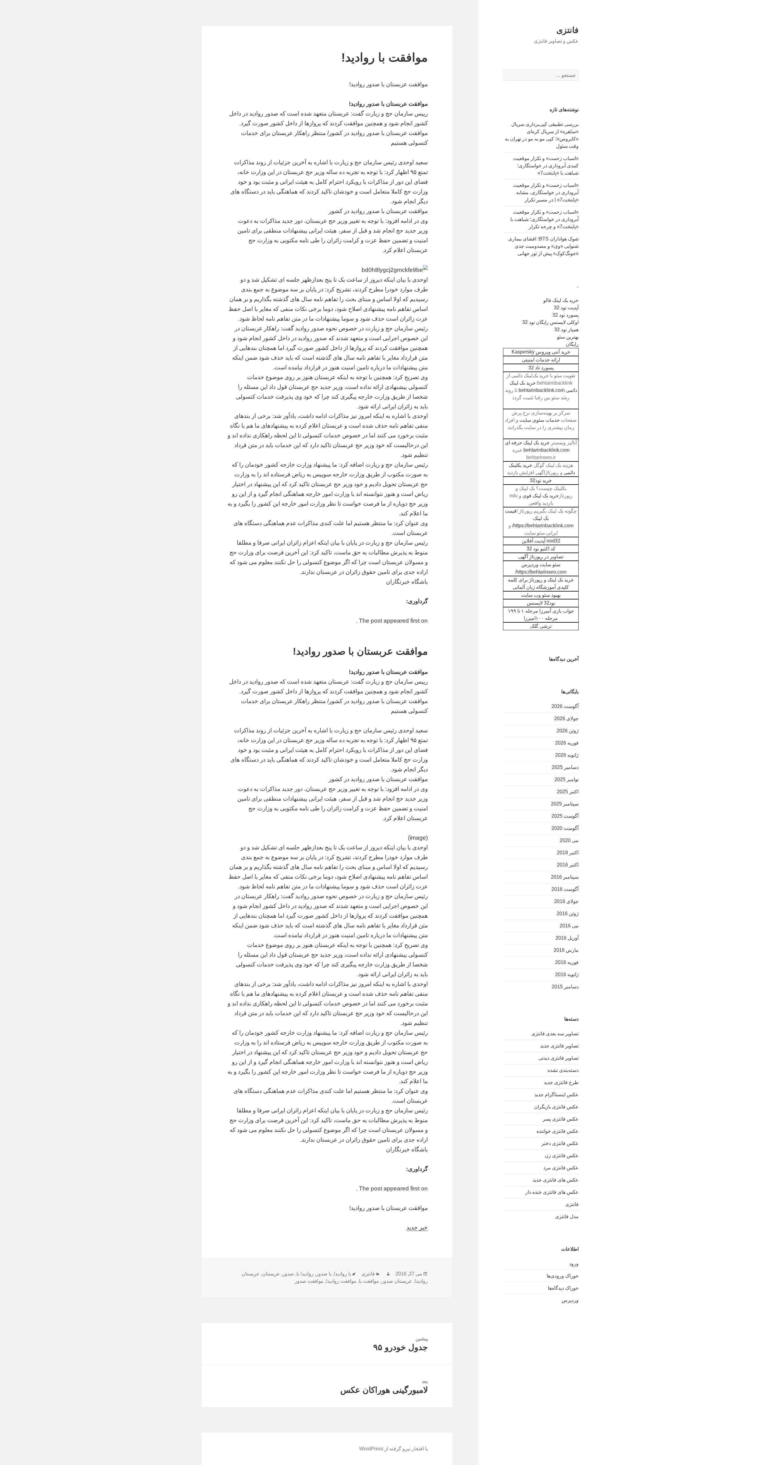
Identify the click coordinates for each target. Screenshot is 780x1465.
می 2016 (569, 925)
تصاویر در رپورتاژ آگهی (540, 556)
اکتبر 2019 (568, 852)
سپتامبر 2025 (565, 803)
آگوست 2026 (565, 706)
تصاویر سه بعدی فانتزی (555, 1033)
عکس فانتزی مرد (561, 1167)
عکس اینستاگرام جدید (556, 1094)
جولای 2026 (566, 718)
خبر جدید (417, 1227)
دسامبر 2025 (565, 767)
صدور (288, 1273)
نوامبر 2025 (567, 779)
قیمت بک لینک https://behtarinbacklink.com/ (539, 518)
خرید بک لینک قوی (541, 495)
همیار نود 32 (566, 329)
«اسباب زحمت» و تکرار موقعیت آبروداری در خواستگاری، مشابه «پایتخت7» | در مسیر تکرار (546, 192)
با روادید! (342, 1273)
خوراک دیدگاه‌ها (563, 1288)
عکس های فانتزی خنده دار (552, 1192)
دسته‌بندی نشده (563, 1070)
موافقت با (369, 1281)
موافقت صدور (309, 1281)
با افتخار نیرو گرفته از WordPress (393, 1448)
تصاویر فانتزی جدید (559, 1045)
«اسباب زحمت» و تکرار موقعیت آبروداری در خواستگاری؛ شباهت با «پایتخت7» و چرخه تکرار (544, 219)
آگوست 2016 (565, 889)
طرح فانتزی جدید (561, 1082)
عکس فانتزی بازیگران (556, 1106)
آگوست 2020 (565, 828)
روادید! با (305, 1273)
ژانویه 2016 (567, 974)
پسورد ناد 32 (541, 367)
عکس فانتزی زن (562, 1155)
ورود (574, 1263)
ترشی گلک (540, 626)
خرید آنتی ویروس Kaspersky (541, 351)
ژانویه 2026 (567, 755)
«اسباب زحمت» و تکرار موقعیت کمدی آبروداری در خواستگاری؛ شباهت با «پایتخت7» (546, 166)
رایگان (572, 344)
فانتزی (567, 30)
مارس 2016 (566, 950)
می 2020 (569, 840)
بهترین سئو (568, 337)
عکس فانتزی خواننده (558, 1131)
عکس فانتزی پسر (561, 1119)
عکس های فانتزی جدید (556, 1179)
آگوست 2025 (565, 816)
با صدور (324, 1273)
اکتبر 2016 (568, 864)
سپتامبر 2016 (565, 877)
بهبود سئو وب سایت (541, 595)
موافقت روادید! (341, 1281)
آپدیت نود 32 (566, 307)
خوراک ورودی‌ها (563, 1275)
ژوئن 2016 (568, 913)
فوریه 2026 (567, 742)
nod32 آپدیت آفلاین (541, 540)
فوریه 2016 (567, 962)
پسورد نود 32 (565, 315)
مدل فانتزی (567, 1216)
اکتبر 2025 (568, 791)
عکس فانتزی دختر (560, 1143)
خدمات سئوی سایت (539, 420)
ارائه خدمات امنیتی (541, 359)
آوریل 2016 (567, 938)
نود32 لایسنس (541, 603)
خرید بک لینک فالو (561, 300)
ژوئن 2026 (568, 730)
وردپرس (570, 1300)
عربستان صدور (396, 1281)
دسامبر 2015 (565, 986)
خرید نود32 (541, 480)
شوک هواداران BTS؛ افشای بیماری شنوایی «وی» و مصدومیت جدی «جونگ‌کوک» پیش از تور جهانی (543, 246)
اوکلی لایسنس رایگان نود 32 (550, 322)
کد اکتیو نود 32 (540, 548)
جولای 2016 (566, 901)
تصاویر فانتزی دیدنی (558, 1058)
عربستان (271, 1273)
